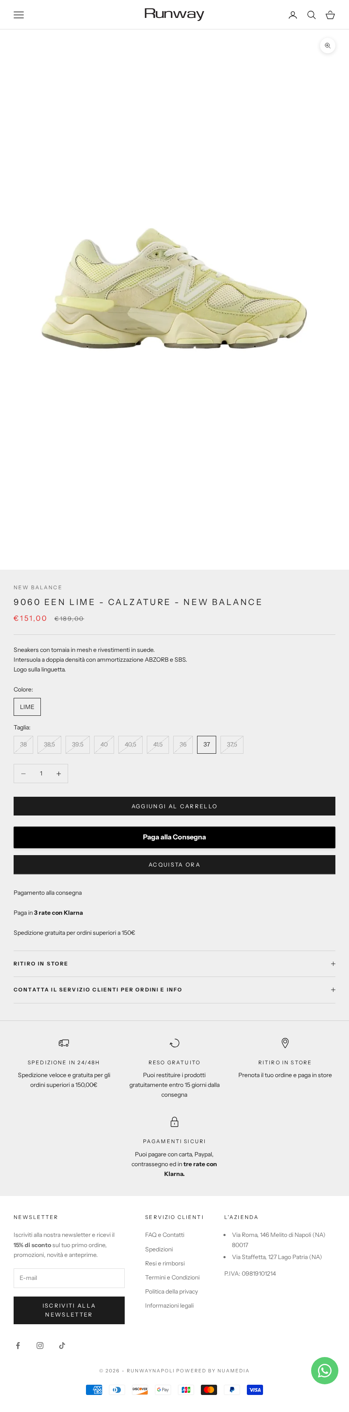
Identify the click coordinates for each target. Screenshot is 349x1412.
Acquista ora (174, 864)
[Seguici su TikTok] (62, 1345)
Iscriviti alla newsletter (69, 1310)
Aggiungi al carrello (175, 806)
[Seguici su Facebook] (18, 1345)
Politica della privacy (171, 1291)
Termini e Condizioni (172, 1277)
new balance (38, 587)
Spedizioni (159, 1249)
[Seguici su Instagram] (40, 1345)
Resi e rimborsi (165, 1263)
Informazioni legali (169, 1305)
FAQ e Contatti (164, 1235)
